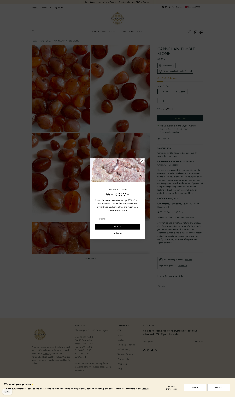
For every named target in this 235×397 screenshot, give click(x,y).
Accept (195, 387)
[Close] (142, 161)
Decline (218, 387)
